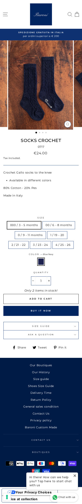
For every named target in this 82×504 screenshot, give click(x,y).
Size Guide (41, 326)
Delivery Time (41, 392)
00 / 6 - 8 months (59, 225)
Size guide (41, 379)
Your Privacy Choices (34, 492)
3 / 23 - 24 (40, 244)
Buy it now (41, 310)
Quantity (41, 272)
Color (41, 254)
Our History (41, 372)
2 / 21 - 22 (18, 244)
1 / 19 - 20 (57, 235)
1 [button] (36, 133)
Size (40, 217)
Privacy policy (41, 420)
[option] (41, 34)
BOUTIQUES (41, 452)
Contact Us (41, 413)
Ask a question (41, 334)
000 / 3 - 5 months (24, 225)
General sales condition (41, 406)
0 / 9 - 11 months (30, 235)
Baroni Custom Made (41, 427)
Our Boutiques (41, 365)
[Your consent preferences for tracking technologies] (7, 497)
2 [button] (40, 133)
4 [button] (46, 133)
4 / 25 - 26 (63, 244)
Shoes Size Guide (41, 386)
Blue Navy (41, 261)
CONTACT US (41, 440)
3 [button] (43, 133)
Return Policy (41, 399)
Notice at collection (21, 499)
